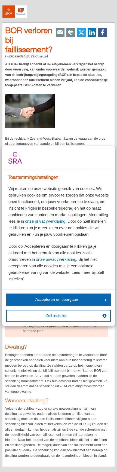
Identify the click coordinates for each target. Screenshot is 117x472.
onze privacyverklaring (45, 221)
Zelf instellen (56, 316)
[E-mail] (60, 33)
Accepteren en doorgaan (56, 300)
